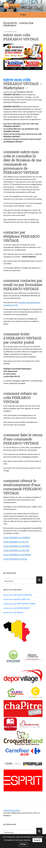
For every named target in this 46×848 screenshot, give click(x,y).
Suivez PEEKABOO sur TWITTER (15, 542)
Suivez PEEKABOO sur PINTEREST (16, 546)
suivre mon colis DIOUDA (13, 613)
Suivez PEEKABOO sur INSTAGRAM (17, 555)
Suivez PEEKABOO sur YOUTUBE (16, 550)
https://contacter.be (11, 810)
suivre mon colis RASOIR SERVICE (16, 608)
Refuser (23, 844)
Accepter (37, 840)
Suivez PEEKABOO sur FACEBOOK (16, 538)
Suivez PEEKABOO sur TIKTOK (15, 559)
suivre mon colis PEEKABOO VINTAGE (21, 37)
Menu (24, 15)
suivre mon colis (16, 80)
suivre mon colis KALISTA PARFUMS (17, 595)
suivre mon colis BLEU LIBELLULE (16, 599)
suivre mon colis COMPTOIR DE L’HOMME (19, 604)
